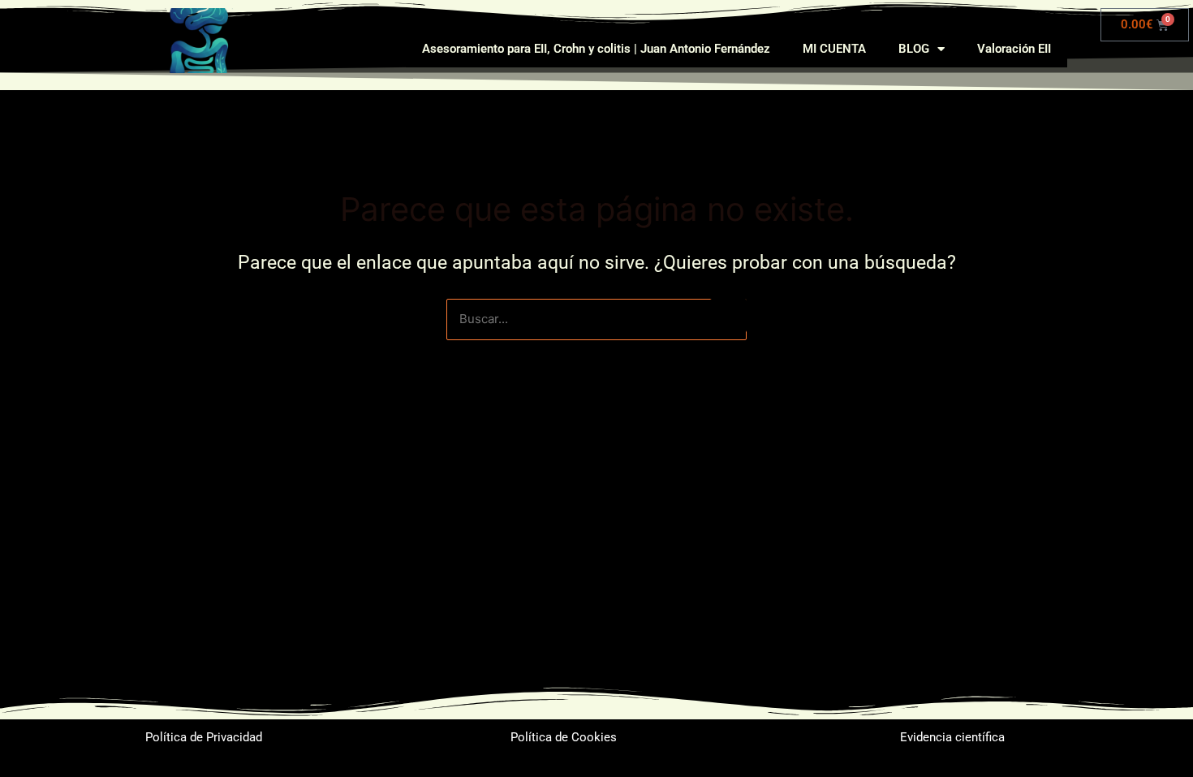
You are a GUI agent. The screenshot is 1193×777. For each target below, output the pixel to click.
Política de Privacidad (203, 737)
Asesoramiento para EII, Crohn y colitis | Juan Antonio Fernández (596, 48)
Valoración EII (1014, 48)
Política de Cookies (563, 737)
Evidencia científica (952, 737)
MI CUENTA (834, 48)
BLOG (913, 48)
